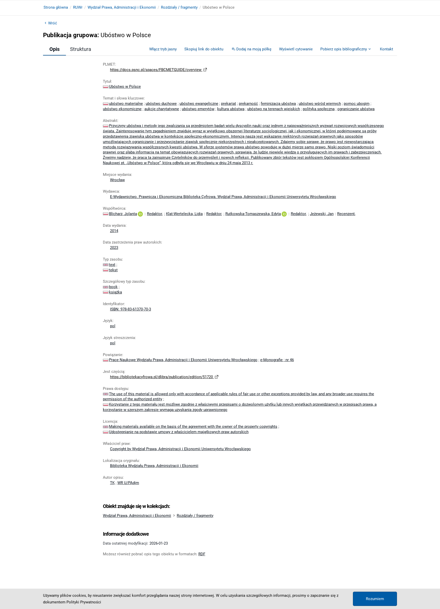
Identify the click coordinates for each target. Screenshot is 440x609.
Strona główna (56, 7)
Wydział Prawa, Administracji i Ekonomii (122, 7)
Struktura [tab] (80, 49)
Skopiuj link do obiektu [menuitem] (203, 49)
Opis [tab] (54, 49)
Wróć (52, 23)
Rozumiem (375, 599)
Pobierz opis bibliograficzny (343, 49)
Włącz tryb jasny (163, 49)
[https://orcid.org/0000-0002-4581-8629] (140, 213)
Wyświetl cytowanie (296, 49)
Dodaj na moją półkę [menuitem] (253, 49)
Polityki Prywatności (83, 602)
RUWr (77, 7)
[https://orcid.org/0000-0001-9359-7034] (284, 213)
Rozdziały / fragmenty (179, 7)
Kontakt (386, 49)
